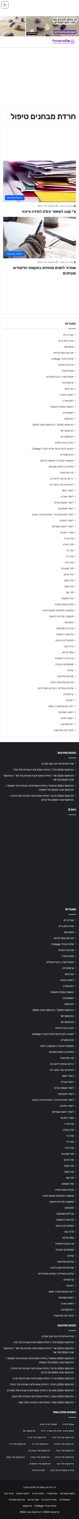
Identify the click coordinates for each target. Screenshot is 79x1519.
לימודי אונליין (67, 496)
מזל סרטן (69, 574)
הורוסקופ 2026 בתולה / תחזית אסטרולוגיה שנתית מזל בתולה (42, 1384)
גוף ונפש (69, 388)
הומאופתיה (68, 412)
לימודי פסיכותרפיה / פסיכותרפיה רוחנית (53, 514)
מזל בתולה (68, 544)
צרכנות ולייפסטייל (64, 658)
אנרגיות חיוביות (66, 364)
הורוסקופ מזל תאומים (40, 1463)
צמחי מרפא (68, 652)
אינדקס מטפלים (17, 1499)
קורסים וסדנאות (65, 676)
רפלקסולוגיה (67, 724)
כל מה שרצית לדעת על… (61, 478)
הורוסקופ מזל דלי (17, 1444)
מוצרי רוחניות (67, 532)
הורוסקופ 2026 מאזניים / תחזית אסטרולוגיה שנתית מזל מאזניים (40, 1390)
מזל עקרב (69, 580)
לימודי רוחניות (67, 520)
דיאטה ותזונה (67, 394)
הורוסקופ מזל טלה (65, 1450)
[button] (5, 5)
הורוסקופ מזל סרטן (64, 1457)
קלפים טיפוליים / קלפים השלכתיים (56, 688)
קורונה (70, 670)
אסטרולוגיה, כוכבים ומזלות (60, 376)
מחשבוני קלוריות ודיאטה (61, 616)
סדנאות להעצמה (65, 634)
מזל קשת (69, 586)
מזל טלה (69, 562)
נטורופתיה (52, 1493)
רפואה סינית (67, 718)
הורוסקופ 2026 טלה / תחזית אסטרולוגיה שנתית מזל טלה (43, 769)
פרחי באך (69, 646)
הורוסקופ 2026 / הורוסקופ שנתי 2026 (53, 424)
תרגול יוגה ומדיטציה (63, 730)
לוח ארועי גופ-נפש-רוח (62, 484)
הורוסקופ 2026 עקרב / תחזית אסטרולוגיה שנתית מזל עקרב (43, 1396)
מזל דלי (70, 556)
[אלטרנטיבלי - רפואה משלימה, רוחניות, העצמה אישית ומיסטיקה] (60, 41)
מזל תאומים (68, 598)
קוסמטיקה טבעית (64, 664)
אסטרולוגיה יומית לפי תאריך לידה (57, 1431)
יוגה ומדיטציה (67, 472)
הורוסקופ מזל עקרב (40, 1457)
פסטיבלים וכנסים (65, 640)
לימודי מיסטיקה (66, 508)
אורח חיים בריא (66, 340)
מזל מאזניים (67, 568)
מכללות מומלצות (65, 628)
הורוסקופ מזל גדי (40, 1444)
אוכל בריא (68, 334)
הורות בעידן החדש (64, 442)
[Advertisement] (39, 860)
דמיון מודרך (68, 400)
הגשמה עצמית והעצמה (62, 406)
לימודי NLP (68, 490)
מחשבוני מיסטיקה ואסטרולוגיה (58, 610)
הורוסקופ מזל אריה (36, 1437)
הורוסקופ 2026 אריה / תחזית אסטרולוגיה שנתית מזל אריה (43, 1378)
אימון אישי (69, 346)
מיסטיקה (69, 622)
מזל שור (70, 592)
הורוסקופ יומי (67, 430)
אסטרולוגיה (68, 370)
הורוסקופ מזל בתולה (64, 1444)
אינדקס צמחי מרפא (64, 352)
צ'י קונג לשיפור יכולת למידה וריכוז (49, 211)
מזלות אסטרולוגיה (64, 604)
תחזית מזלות (38, 1470)
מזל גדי (70, 550)
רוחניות (70, 700)
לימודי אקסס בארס (64, 502)
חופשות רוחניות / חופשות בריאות (57, 460)
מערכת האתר (66, 206)
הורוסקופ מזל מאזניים (39, 1450)
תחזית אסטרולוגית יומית (62, 1470)
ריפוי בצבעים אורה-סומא (61, 706)
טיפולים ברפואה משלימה (61, 466)
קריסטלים (68, 694)
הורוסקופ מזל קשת (15, 1457)
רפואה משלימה (66, 712)
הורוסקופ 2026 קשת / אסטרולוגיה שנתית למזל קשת (46, 1402)
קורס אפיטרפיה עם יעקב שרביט (57, 763)
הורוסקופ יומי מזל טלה (63, 1437)
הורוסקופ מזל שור (65, 1463)
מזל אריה (69, 538)
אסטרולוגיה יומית (48, 1424)
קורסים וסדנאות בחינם (62, 682)
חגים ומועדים (67, 454)
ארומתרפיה (68, 382)
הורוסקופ (69, 418)
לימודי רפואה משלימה (63, 526)
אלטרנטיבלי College (62, 358)
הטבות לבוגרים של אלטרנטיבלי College (53, 448)
